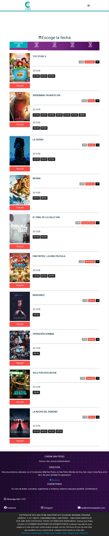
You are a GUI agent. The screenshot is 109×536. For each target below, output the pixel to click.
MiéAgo (90, 45)
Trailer (20, 85)
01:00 (36, 76)
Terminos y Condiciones (31, 533)
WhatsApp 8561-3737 (16, 499)
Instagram (48, 508)
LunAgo (54, 45)
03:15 (36, 198)
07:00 (74, 115)
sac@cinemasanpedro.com (93, 508)
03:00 (51, 115)
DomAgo (36, 45)
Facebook (11, 508)
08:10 (36, 353)
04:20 (51, 276)
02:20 (44, 276)
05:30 (44, 159)
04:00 (59, 115)
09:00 (44, 128)
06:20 (36, 315)
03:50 (36, 237)
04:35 (44, 431)
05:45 (51, 76)
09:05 (59, 431)
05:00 (66, 115)
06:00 (36, 128)
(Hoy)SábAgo (18, 45)
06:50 (51, 431)
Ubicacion (55, 480)
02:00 (44, 76)
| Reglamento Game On (78, 533)
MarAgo (72, 45)
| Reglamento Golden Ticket (55, 533)
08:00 (82, 115)
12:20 (36, 276)
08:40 (36, 392)
